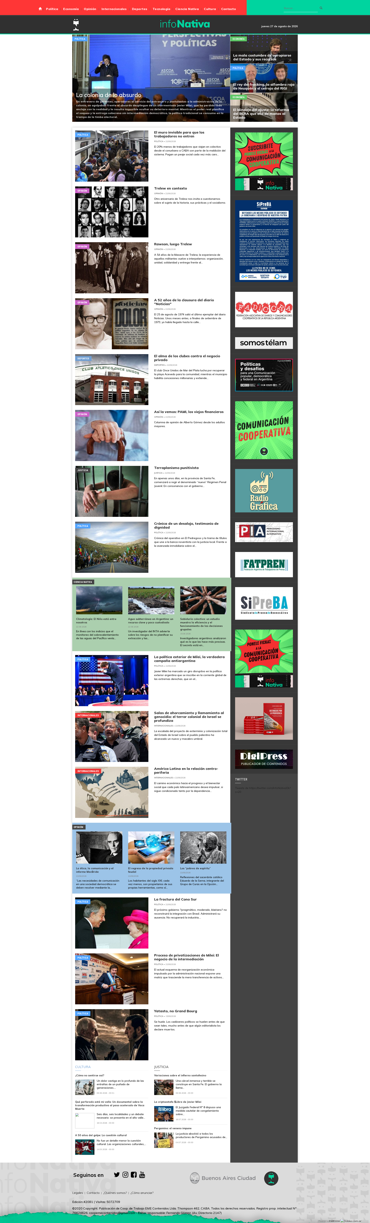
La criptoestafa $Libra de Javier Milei (177, 1101)
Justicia (82, 470)
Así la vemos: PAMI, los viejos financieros (189, 412)
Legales (77, 1193)
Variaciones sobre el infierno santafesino (180, 1075)
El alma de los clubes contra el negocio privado (187, 358)
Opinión (90, 9)
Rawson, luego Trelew (173, 244)
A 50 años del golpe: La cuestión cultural (101, 1135)
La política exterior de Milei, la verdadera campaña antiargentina (189, 659)
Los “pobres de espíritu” (195, 868)
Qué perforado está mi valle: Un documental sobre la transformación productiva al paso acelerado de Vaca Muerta (109, 1105)
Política (52, 9)
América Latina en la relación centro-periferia (186, 770)
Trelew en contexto (170, 188)
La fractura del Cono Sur (175, 899)
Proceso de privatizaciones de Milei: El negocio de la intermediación (186, 957)
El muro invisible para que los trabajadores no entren (179, 134)
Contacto (228, 9)
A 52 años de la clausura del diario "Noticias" (184, 302)
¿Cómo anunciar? (141, 1193)
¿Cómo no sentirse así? (89, 1075)
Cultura (210, 9)
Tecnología (161, 9)
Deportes (139, 9)
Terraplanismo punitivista (176, 468)
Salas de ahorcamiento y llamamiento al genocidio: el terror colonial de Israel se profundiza (189, 717)
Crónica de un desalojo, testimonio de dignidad (186, 525)
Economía (71, 9)
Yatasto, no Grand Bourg (175, 1011)
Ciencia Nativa (187, 9)
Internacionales (114, 9)
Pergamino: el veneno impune (173, 1128)
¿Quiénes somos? (115, 1193)
